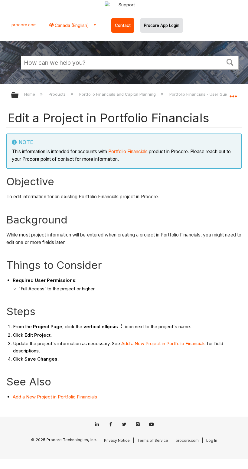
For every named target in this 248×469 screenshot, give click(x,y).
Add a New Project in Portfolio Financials (163, 343)
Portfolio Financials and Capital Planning (118, 94)
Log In (211, 440)
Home (30, 94)
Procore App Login (161, 25)
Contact (123, 25)
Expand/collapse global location (233, 93)
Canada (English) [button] (71, 25)
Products (58, 94)
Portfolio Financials (128, 151)
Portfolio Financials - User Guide (200, 94)
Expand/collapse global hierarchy (18, 95)
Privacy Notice (117, 440)
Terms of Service (152, 440)
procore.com (24, 24)
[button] (230, 61)
